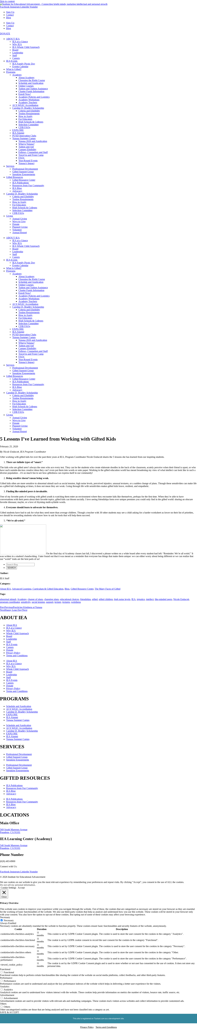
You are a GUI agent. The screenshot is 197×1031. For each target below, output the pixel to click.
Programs (10, 72)
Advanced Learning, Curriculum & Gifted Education (37, 589)
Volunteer (17, 229)
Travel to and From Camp (31, 155)
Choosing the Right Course (31, 80)
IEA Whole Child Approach (26, 47)
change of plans (35, 599)
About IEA (5, 589)
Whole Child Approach (17, 633)
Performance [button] (6, 978)
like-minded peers (163, 599)
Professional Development (25, 169)
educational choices (69, 599)
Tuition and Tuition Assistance (33, 88)
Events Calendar (20, 66)
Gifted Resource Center (23, 180)
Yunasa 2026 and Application (32, 141)
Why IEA (17, 44)
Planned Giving (20, 227)
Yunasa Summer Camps (24, 138)
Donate (15, 224)
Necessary (9, 920)
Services (10, 166)
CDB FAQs (24, 127)
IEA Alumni (18, 133)
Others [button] (3, 1003)
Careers (16, 58)
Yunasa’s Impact (26, 163)
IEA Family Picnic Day (23, 63)
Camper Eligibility (27, 149)
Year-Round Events (28, 160)
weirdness (76, 602)
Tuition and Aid (26, 146)
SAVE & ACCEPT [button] (9, 1012)
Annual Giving (19, 218)
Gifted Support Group (23, 171)
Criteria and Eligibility (29, 110)
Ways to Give (19, 221)
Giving (9, 216)
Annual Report (19, 232)
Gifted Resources (14, 177)
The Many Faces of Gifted (107, 589)
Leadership (17, 52)
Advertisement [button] (7, 995)
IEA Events (11, 61)
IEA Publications (20, 182)
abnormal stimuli (8, 599)
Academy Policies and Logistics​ (34, 97)
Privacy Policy (13, 652)
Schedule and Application (30, 83)
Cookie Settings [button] (8, 887)
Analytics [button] (4, 986)
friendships (85, 599)
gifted (95, 599)
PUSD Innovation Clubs (24, 135)
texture (57, 602)
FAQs (21, 157)
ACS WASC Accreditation (25, 105)
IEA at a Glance (20, 41)
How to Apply (25, 116)
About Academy (26, 77)
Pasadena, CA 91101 (10, 832)
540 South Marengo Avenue (13, 845)
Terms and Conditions (17, 655)
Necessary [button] (5, 917)
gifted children (106, 599)
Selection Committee (28, 124)
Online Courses (26, 86)
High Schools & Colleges (30, 122)
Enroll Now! (24, 94)
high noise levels (122, 599)
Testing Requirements (29, 113)
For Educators (25, 119)
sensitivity (25, 602)
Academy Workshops (28, 99)
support (49, 602)
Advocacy (17, 191)
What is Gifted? (13, 69)
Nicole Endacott (181, 599)
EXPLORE (18, 130)
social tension (38, 602)
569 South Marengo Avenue (13, 829)
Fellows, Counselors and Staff (33, 152)
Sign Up (10, 12)
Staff (14, 55)
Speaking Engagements (23, 174)
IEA (133, 599)
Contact (10, 15)
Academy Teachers (27, 102)
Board (15, 50)
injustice (141, 599)
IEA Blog (17, 188)
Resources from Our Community (28, 185)
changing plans (51, 599)
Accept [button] (21, 887)
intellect (150, 599)
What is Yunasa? (26, 144)
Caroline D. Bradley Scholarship (28, 108)
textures (66, 602)
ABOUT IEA (13, 39)
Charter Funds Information (31, 91)
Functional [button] (5, 969)
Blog (8, 17)
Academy (17, 74)
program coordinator (10, 602)
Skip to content (7, 1)
